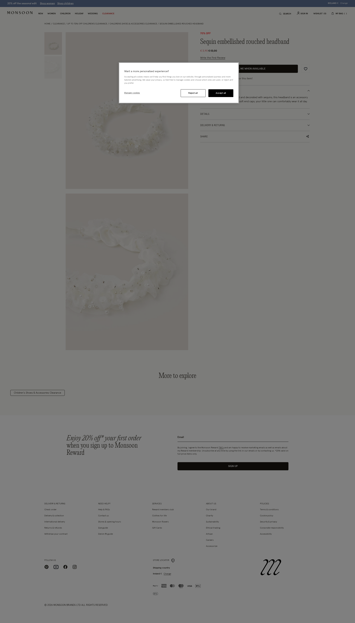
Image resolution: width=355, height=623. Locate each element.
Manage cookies (132, 93)
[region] (179, 82)
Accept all (221, 93)
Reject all (193, 93)
